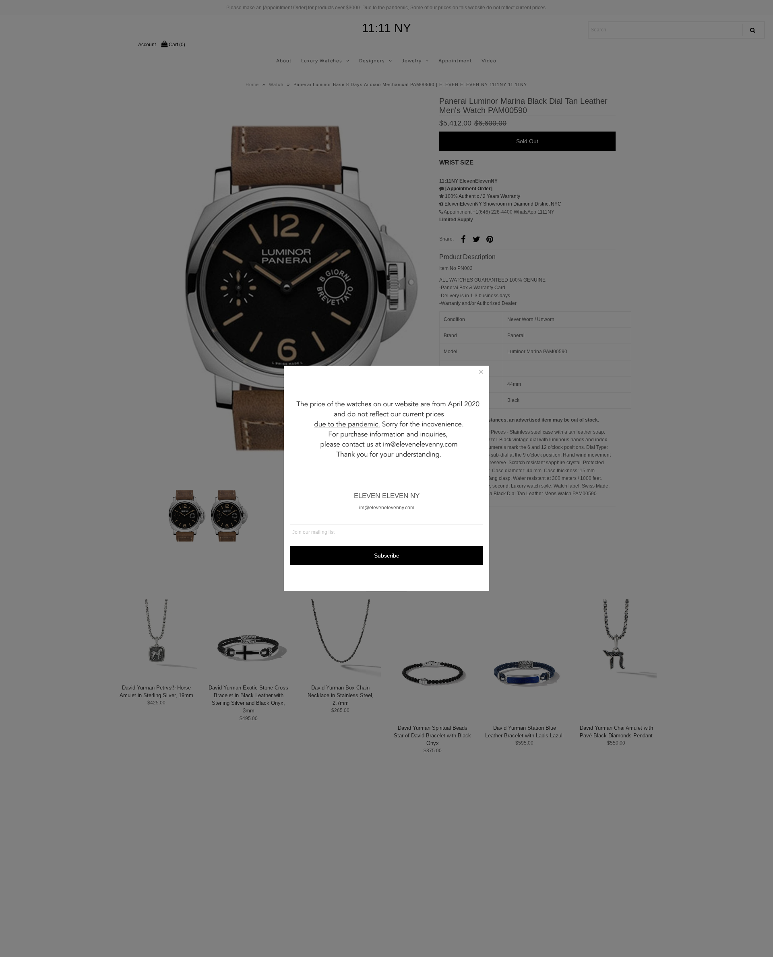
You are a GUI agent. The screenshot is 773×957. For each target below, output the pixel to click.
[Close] (481, 374)
